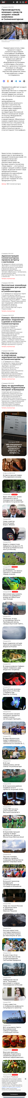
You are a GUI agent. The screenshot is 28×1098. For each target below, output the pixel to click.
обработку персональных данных (11, 1087)
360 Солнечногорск (14, 184)
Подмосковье (6, 23)
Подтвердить (14, 1094)
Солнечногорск (15, 23)
